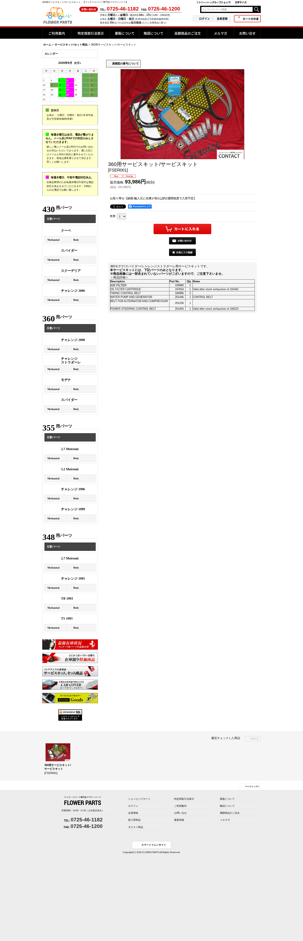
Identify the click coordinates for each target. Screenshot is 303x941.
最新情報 (179, 819)
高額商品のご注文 (230, 812)
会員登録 (222, 18)
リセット (254, 738)
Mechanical (53, 240)
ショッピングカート (139, 798)
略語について (227, 805)
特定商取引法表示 (184, 798)
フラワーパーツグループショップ (213, 2)
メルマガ (225, 819)
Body (76, 240)
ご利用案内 (180, 805)
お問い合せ (180, 812)
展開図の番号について (125, 63)
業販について (227, 798)
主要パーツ (53, 218)
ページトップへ (252, 786)
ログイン (204, 18)
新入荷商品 (134, 819)
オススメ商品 (135, 827)
